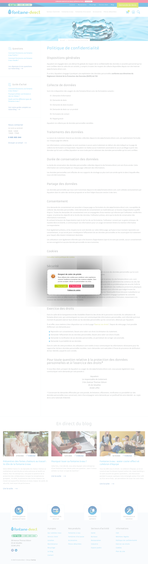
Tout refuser (75, 286)
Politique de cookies (74, 290)
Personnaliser (88, 286)
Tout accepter (62, 286)
